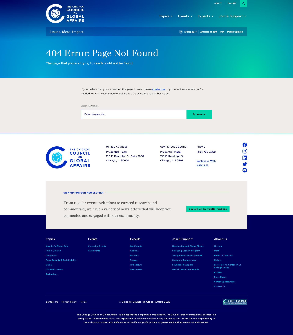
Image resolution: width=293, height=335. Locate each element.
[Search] (243, 3)
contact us (158, 89)
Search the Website (90, 106)
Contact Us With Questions (206, 163)
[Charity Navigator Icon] (235, 302)
